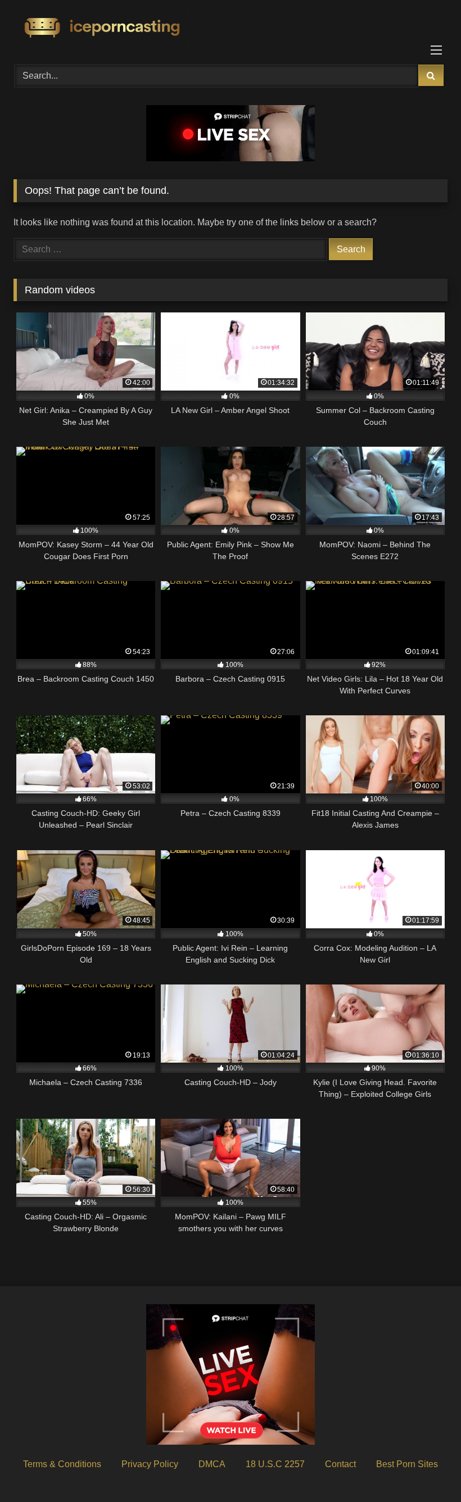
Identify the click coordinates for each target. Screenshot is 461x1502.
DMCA (211, 1464)
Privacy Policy (149, 1464)
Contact (340, 1464)
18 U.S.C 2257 (275, 1464)
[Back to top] (426, 1469)
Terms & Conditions (62, 1464)
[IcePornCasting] (230, 28)
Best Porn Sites (407, 1464)
